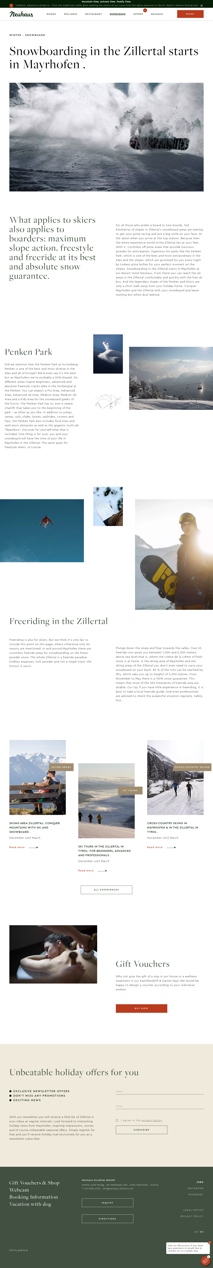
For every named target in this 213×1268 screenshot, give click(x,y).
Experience (118, 14)
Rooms (51, 14)
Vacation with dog (30, 1204)
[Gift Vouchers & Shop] (53, 969)
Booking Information (33, 1196)
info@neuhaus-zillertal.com (118, 1189)
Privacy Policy (192, 1216)
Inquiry (108, 1203)
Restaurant (93, 14)
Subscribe (142, 1130)
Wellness (70, 14)
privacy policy (152, 1120)
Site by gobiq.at (18, 1250)
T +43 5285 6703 (91, 1189)
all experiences (106, 890)
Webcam (19, 1189)
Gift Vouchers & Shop (34, 1182)
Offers (138, 14)
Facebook (196, 1195)
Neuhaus (157, 14)
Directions (107, 1219)
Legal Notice (193, 1210)
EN (202, 1232)
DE (196, 1232)
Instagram (196, 1188)
